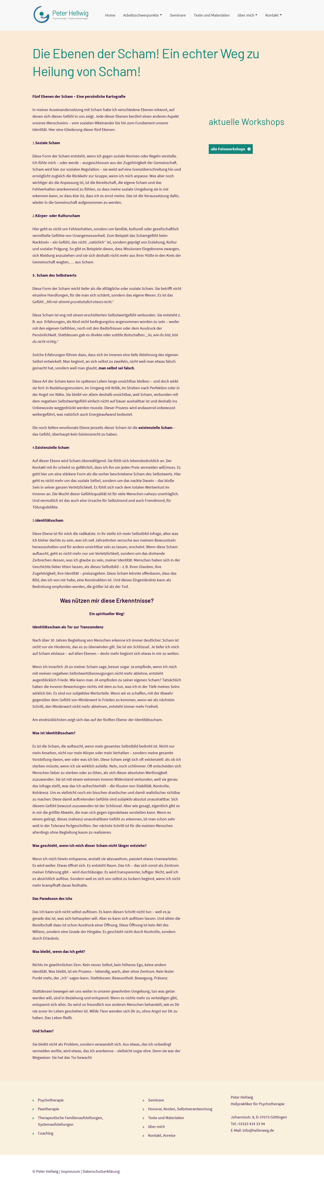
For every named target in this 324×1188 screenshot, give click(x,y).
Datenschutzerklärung (101, 1171)
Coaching (45, 1133)
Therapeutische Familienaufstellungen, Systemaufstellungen (70, 1121)
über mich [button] (246, 15)
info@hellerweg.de (258, 1130)
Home (110, 15)
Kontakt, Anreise (161, 1135)
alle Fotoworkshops (228, 148)
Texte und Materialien (212, 15)
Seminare (178, 15)
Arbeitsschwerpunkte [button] (141, 15)
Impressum (70, 1171)
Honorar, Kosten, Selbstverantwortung (180, 1108)
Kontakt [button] (272, 15)
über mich (156, 1126)
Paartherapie (48, 1108)
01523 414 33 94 (251, 1123)
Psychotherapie (51, 1100)
